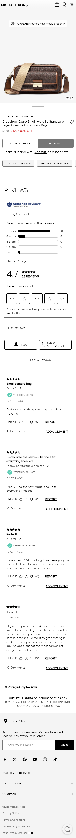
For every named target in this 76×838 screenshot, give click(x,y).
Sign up (64, 745)
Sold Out (55, 143)
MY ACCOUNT (12, 783)
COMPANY (9, 794)
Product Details (18, 163)
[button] (67, 829)
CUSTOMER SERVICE (17, 773)
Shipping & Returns (54, 163)
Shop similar (20, 143)
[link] (4, 759)
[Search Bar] (64, 4)
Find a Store (18, 721)
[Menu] (72, 4)
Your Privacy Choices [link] (15, 832)
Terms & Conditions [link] (13, 819)
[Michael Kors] (14, 4)
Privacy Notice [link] (11, 813)
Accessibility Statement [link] (16, 826)
